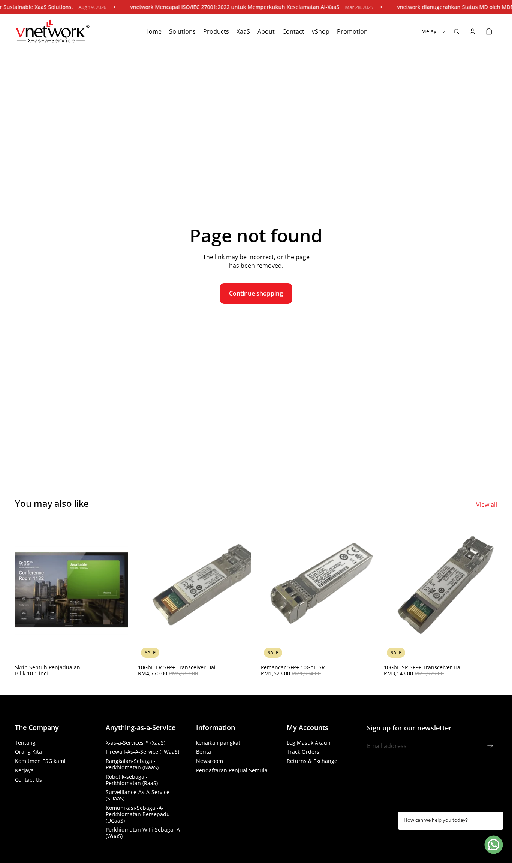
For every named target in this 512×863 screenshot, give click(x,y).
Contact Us (28, 779)
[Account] (472, 31)
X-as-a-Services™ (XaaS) (135, 742)
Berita (203, 751)
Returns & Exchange (312, 760)
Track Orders (303, 751)
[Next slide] (240, 590)
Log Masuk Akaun (309, 742)
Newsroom (209, 760)
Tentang (25, 742)
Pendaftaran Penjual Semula (232, 770)
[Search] (456, 31)
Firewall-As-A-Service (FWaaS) (142, 751)
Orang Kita (28, 751)
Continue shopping (256, 293)
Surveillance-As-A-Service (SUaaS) (137, 795)
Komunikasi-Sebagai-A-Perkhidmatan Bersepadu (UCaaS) (138, 814)
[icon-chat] (493, 844)
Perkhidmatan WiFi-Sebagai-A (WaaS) (143, 832)
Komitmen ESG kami (40, 760)
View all (486, 504)
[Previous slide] (149, 590)
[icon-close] (493, 820)
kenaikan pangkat (218, 742)
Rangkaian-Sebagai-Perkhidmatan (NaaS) (132, 764)
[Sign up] (490, 746)
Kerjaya (24, 770)
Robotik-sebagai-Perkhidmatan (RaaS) (132, 780)
